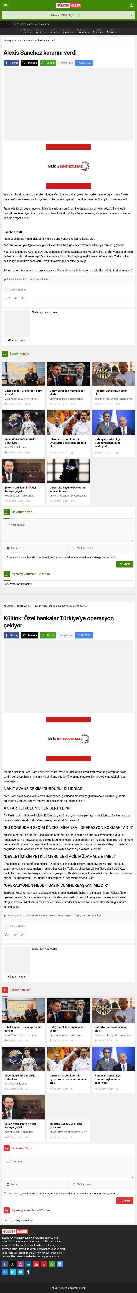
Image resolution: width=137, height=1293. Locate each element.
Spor (19, 40)
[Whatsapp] (52, 1264)
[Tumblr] (28, 1272)
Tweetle (32, 62)
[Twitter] (13, 1264)
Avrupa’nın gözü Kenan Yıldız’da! (33, 24)
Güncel (18, 279)
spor (38, 279)
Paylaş (14, 62)
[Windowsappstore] (20, 1272)
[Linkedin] (28, 1264)
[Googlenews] (60, 1264)
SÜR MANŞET (24, 606)
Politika (53, 915)
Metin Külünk (41, 915)
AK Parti (11, 915)
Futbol (10, 279)
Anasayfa (8, 40)
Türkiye (45, 279)
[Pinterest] (44, 1264)
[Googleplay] (13, 1272)
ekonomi (21, 915)
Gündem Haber (18, 289)
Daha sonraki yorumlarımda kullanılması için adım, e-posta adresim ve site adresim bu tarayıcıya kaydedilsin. (62, 557)
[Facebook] (5, 1264)
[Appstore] (5, 1272)
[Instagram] (20, 1264)
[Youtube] (36, 1264)
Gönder (51, 62)
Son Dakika (29, 279)
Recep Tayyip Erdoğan (69, 915)
